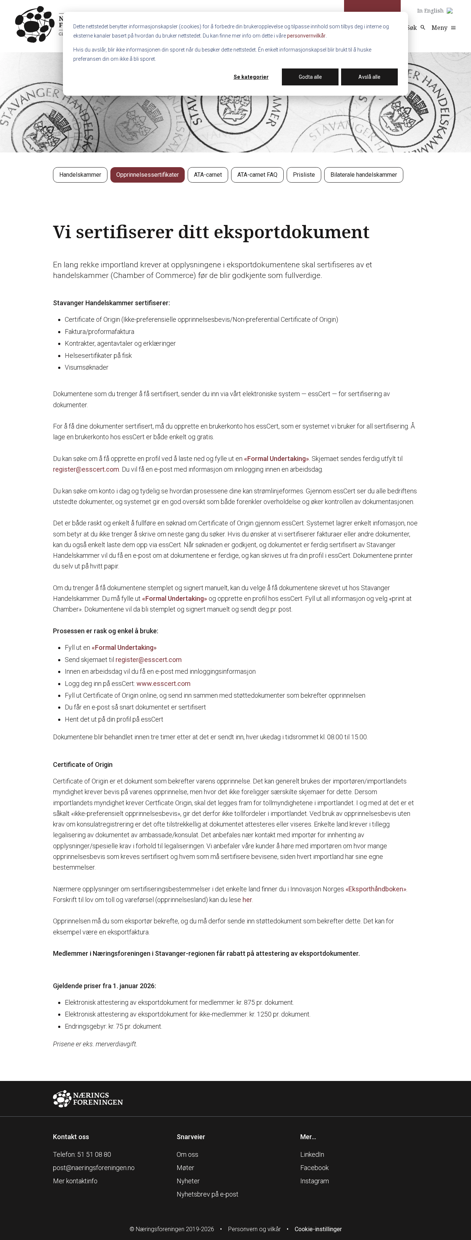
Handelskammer (80, 174)
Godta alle (310, 77)
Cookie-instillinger (318, 1229)
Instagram (314, 1181)
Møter (185, 1168)
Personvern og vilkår (254, 1229)
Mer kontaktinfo (75, 1181)
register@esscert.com (86, 469)
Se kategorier (251, 77)
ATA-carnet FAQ (257, 174)
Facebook (314, 1168)
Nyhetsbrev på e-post (207, 1194)
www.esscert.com (164, 683)
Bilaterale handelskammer (363, 174)
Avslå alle (369, 77)
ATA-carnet (208, 174)
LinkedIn (312, 1154)
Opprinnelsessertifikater (147, 174)
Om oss (187, 1154)
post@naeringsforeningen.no (94, 1168)
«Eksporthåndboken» (376, 889)
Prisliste (304, 174)
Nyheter (188, 1181)
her (247, 899)
